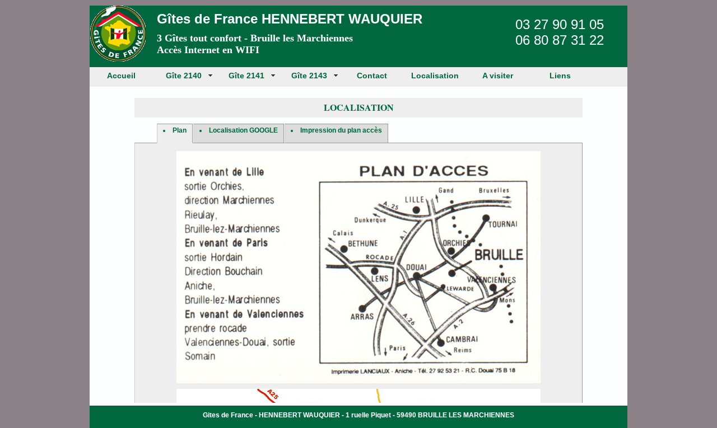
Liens (560, 75)
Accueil (121, 75)
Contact (372, 75)
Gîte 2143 (309, 75)
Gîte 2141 (246, 75)
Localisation (435, 75)
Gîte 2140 (184, 75)
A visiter (497, 75)
